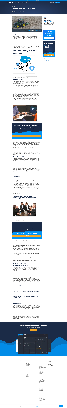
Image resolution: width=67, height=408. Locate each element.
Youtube (13, 360)
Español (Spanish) (41, 373)
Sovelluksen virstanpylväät (42, 367)
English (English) (41, 371)
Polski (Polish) (41, 379)
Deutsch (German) (41, 372)
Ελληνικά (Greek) (41, 388)
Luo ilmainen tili (26, 235)
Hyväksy (61, 406)
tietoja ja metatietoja (36, 93)
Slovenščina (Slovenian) (42, 398)
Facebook (10, 360)
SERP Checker (28, 362)
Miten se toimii (20, 2)
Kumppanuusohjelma (28, 374)
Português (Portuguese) (42, 380)
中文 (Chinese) (41, 383)
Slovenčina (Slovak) (41, 397)
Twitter (18, 360)
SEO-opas (27, 377)
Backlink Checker (28, 364)
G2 (24, 360)
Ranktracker (10, 2)
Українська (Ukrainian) (42, 399)
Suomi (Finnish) (41, 390)
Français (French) (41, 374)
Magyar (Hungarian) (41, 391)
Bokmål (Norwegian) (41, 401)
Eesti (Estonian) (41, 389)
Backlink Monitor (28, 365)
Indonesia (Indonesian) (42, 392)
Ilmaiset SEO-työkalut (29, 378)
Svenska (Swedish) (41, 381)
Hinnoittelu (23, 2)
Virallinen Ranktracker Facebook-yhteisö (15, 360)
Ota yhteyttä (49, 360)
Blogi (26, 2)
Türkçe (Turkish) (41, 382)
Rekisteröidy (57, 2)
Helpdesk (40, 368)
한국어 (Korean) (41, 400)
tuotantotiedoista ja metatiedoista (32, 269)
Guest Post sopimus (28, 379)
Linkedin (21, 360)
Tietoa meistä (49, 361)
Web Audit (27, 363)
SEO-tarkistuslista (28, 366)
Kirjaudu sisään (52, 2)
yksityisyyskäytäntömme (38, 406)
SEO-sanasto (27, 376)
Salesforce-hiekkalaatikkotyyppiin (31, 76)
